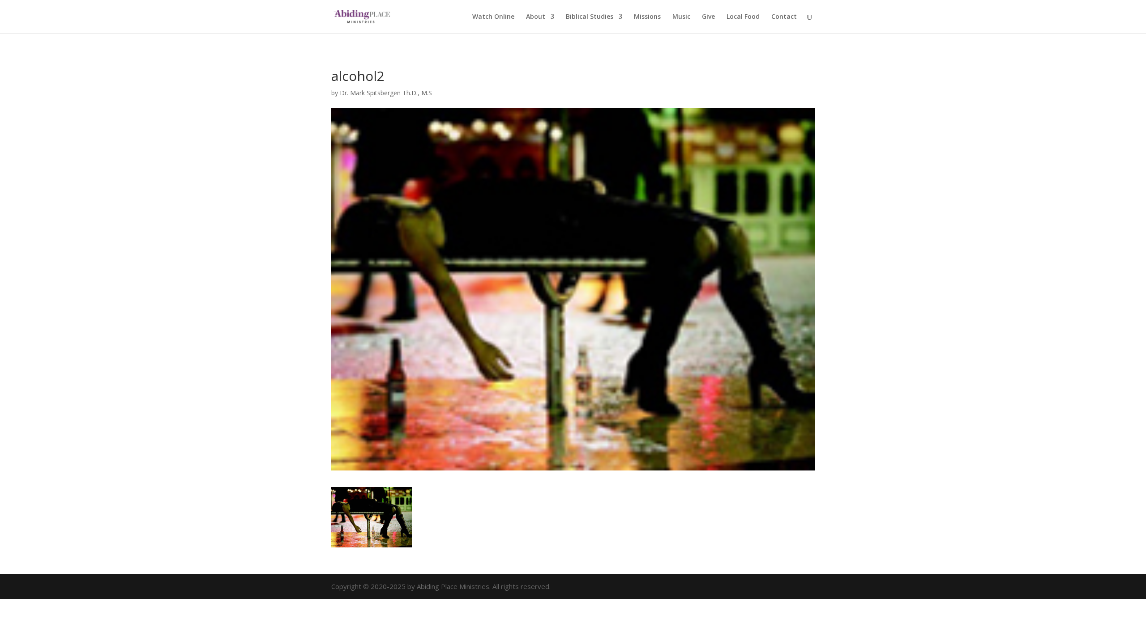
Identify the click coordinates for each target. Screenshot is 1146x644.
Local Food (743, 17)
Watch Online (493, 17)
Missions (647, 17)
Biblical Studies (589, 17)
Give (708, 17)
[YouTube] (808, 587)
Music (681, 17)
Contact (784, 17)
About (535, 17)
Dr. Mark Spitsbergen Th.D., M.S (386, 93)
